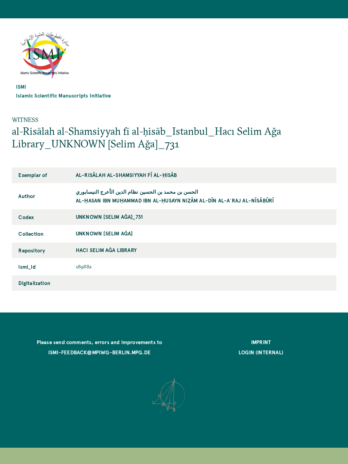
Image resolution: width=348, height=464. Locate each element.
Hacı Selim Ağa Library (106, 249)
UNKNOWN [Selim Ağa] (104, 233)
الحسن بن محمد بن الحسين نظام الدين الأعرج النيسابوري (137, 191)
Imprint (261, 341)
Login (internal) (261, 352)
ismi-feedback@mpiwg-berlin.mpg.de (99, 352)
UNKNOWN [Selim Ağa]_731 (109, 216)
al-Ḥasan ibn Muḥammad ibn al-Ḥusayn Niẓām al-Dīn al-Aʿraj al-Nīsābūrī (175, 200)
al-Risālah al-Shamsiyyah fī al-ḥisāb (126, 174)
